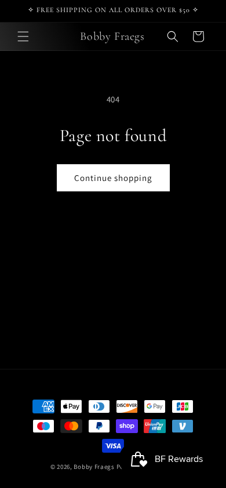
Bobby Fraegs (94, 467)
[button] (23, 36)
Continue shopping (113, 177)
